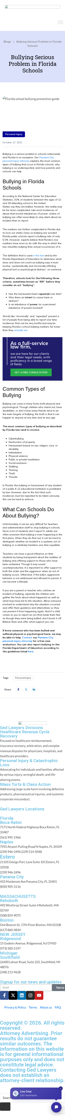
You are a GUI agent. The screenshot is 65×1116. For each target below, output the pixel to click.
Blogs (7, 41)
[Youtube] (39, 995)
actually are (20, 330)
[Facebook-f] (4, 995)
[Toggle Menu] (60, 22)
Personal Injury (13, 134)
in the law (38, 255)
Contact (27, 637)
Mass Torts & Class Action (25, 784)
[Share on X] (26, 690)
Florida (6, 818)
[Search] (5, 1106)
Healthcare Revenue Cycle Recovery (24, 734)
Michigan (9, 953)
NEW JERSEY (12, 934)
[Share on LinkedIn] (34, 690)
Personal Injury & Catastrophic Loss (29, 762)
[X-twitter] (13, 995)
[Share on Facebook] (18, 690)
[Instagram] (30, 995)
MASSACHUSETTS (18, 896)
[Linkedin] (21, 995)
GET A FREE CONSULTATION (31, 372)
